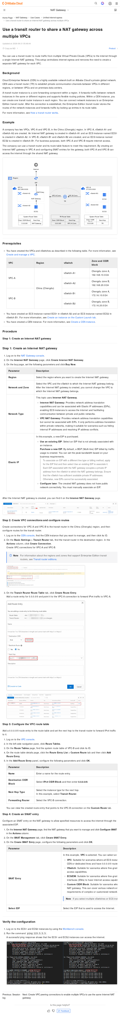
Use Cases (35, 17)
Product (112, 48)
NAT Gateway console (32, 355)
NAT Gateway (21, 17)
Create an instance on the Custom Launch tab (71, 317)
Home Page (7, 17)
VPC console (27, 739)
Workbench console (73, 928)
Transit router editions (44, 559)
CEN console (28, 535)
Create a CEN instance (83, 321)
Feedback (65, 1010)
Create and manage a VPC (20, 254)
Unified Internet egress (52, 17)
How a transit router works (44, 112)
